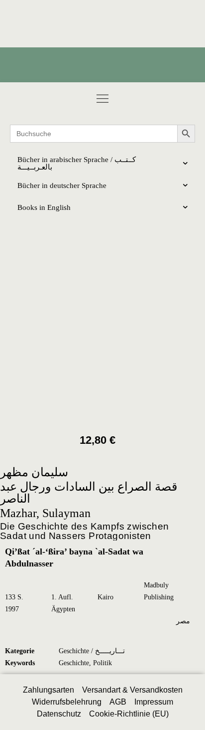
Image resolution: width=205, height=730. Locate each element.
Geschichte (74, 663)
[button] (102, 98)
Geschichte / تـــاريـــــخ (92, 651)
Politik (102, 663)
